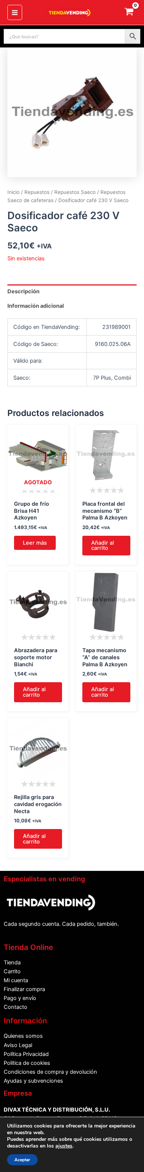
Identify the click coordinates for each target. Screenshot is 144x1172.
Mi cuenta (16, 980)
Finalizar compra (24, 989)
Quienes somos (23, 1036)
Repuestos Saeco (75, 192)
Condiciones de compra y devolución (50, 1072)
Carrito (12, 971)
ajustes (63, 1146)
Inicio (13, 192)
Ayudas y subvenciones (33, 1080)
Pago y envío (20, 998)
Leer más (35, 542)
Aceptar (22, 1160)
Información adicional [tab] (35, 306)
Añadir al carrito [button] (102, 545)
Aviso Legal (18, 1045)
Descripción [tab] (23, 291)
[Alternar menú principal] (14, 12)
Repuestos (36, 192)
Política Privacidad (26, 1054)
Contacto (15, 1007)
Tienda (12, 962)
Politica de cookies (27, 1063)
